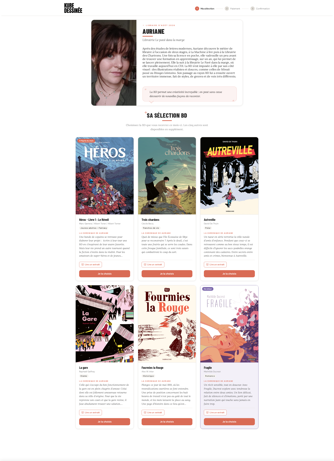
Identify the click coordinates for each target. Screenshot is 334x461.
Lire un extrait (92, 264)
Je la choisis (105, 273)
